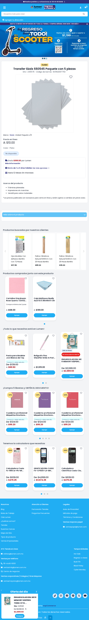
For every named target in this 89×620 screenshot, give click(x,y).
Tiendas (4, 525)
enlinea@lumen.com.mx (13, 554)
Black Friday (78, 566)
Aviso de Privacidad (71, 509)
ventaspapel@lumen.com (76, 527)
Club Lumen (6, 517)
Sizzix (12, 135)
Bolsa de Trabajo (7, 513)
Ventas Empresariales (9, 541)
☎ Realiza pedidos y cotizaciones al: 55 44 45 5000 (43, 2)
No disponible (11, 153)
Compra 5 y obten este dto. (15, 420)
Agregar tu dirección (13, 20)
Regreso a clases (80, 558)
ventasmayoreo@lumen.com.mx (16, 581)
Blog (2, 509)
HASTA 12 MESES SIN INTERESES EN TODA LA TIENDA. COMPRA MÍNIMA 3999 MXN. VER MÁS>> (44, 24)
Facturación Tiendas (40, 509)
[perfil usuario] (80, 7)
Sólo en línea (67, 350)
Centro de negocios (11, 571)
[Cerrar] (87, 24)
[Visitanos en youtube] (85, 595)
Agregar (17, 315)
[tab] (44, 324)
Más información (12, 163)
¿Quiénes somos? (8, 521)
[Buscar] (83, 14)
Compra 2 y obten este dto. (15, 362)
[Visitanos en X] (79, 595)
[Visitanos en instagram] (61, 595)
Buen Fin (77, 562)
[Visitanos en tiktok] (55, 595)
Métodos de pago (70, 513)
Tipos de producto (8, 537)
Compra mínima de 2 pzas (16, 304)
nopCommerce (49, 606)
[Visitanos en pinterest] (73, 595)
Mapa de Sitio (6, 533)
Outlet (45, 65)
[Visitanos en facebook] (67, 595)
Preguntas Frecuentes (41, 513)
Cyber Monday (80, 569)
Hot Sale (77, 554)
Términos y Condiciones (73, 517)
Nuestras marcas (8, 529)
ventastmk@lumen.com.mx (14, 567)
